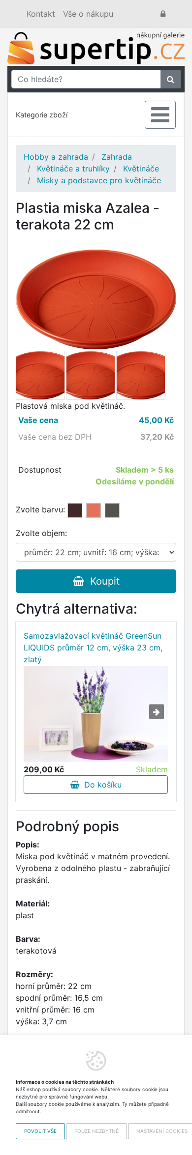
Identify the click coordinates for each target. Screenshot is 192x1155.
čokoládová (74, 510)
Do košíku (100, 784)
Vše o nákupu (88, 14)
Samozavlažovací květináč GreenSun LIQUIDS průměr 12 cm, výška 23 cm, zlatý (93, 647)
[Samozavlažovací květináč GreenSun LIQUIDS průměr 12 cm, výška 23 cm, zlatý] (96, 713)
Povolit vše (40, 1131)
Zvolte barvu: (40, 509)
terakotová (93, 510)
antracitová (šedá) (112, 510)
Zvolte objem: (41, 533)
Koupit (102, 581)
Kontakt (41, 14)
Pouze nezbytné (96, 1131)
